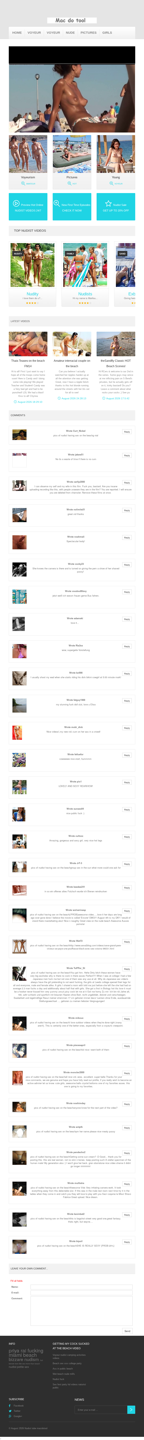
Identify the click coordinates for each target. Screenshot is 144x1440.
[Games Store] (72, 20)
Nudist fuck (58, 1379)
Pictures (89, 32)
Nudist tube (30, 1428)
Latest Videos (20, 321)
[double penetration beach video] (85, 265)
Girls (107, 32)
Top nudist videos (30, 230)
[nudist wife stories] (32, 265)
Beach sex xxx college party (67, 1363)
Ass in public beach (63, 1368)
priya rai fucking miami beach (26, 1352)
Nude (70, 32)
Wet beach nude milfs (64, 1374)
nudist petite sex (19, 1367)
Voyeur (34, 32)
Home (17, 32)
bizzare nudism (24, 1359)
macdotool (42, 1428)
